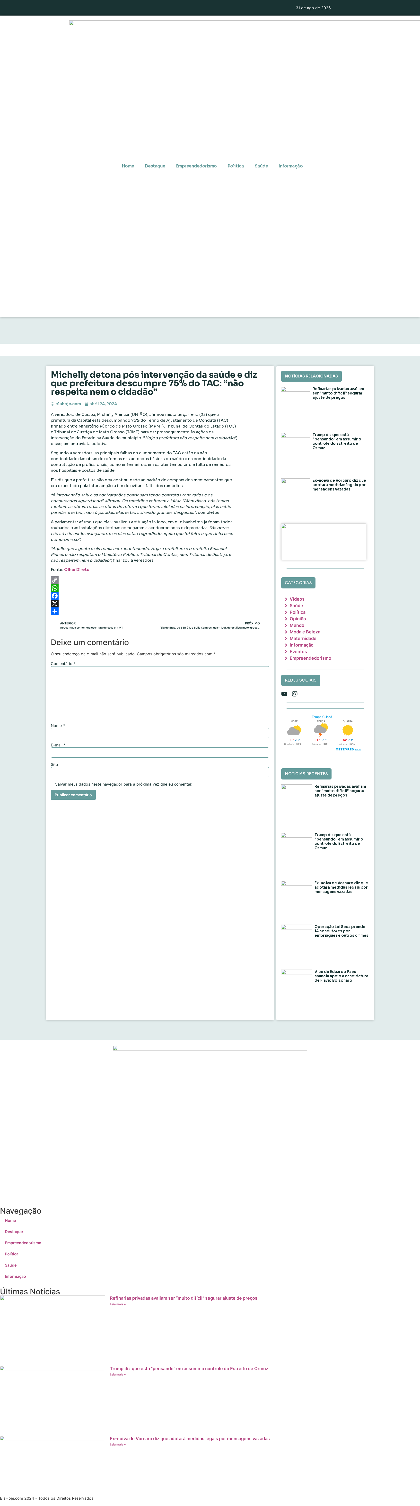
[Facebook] (160, 596)
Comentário (63, 663)
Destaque (155, 166)
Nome (58, 725)
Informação (291, 166)
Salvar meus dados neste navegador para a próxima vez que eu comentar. (123, 784)
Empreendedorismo (196, 166)
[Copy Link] (160, 580)
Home (128, 166)
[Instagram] (295, 694)
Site (54, 764)
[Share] (160, 611)
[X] (160, 603)
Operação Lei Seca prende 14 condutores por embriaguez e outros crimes (341, 931)
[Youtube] (284, 694)
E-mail (58, 745)
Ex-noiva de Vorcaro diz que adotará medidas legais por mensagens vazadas (339, 484)
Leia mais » (118, 1304)
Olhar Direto (76, 569)
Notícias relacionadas (311, 376)
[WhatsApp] (160, 588)
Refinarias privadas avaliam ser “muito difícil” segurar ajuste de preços (338, 393)
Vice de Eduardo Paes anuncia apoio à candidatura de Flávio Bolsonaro (341, 976)
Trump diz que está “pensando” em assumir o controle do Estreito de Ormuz (337, 441)
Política (236, 166)
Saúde (261, 166)
